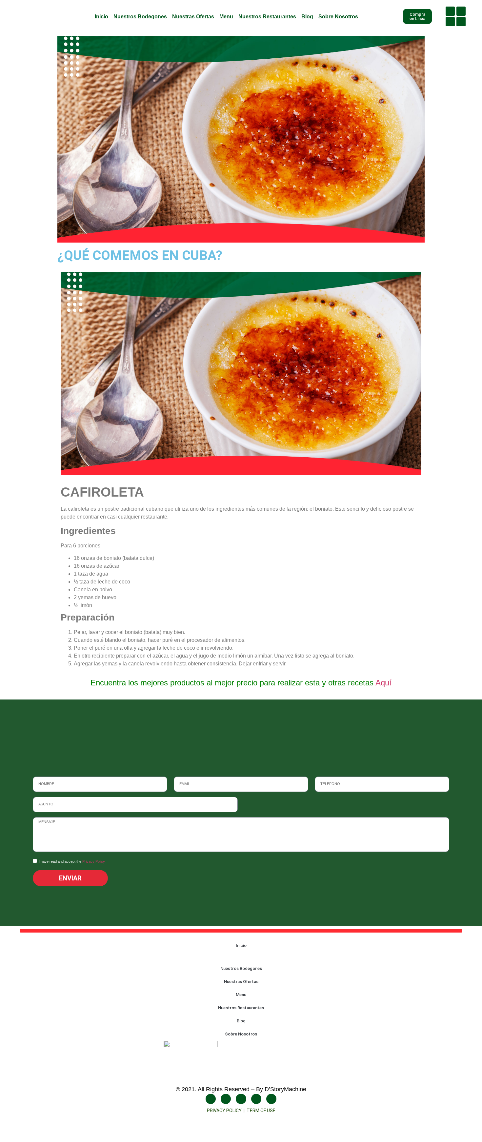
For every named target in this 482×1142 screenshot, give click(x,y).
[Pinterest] (271, 1099)
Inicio (101, 16)
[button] (477, 16)
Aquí (383, 682)
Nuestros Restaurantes (267, 16)
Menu (226, 16)
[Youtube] (450, 21)
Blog (307, 16)
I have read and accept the (72, 861)
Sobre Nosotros (338, 16)
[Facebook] (450, 11)
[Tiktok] (461, 21)
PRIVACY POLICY (225, 1110)
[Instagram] (461, 11)
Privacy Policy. (94, 861)
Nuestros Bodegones (140, 16)
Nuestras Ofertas (193, 16)
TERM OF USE (261, 1110)
